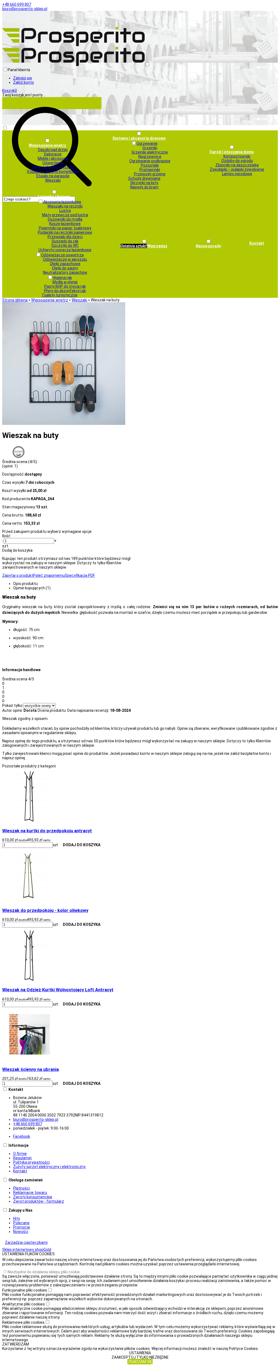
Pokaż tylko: (12, 705)
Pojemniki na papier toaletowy (65, 228)
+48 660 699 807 (16, 4)
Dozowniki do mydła (65, 219)
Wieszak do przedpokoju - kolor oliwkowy (45, 910)
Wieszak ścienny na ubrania (30, 1069)
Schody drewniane (144, 178)
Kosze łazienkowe (65, 223)
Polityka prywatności (31, 1162)
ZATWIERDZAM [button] (15, 1344)
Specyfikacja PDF (80, 575)
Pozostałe (150, 165)
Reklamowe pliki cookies (23, 1322)
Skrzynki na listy (144, 183)
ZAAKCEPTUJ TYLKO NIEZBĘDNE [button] (140, 1357)
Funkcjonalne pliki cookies (24, 1290)
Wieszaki (53, 180)
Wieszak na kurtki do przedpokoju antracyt (47, 830)
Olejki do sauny (65, 268)
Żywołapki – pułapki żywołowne (237, 169)
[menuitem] (47, 160)
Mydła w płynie (65, 282)
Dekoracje (53, 154)
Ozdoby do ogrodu (237, 160)
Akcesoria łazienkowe (62, 202)
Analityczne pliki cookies (23, 1304)
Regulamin (22, 1158)
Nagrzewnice (149, 156)
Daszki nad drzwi (53, 150)
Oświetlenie (52, 163)
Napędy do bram (144, 187)
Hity (16, 1218)
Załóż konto (23, 82)
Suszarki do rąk (65, 241)
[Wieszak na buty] (63, 423)
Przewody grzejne (149, 174)
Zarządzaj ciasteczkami (26, 1242)
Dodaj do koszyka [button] (17, 550)
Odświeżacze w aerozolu (65, 259)
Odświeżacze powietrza (62, 255)
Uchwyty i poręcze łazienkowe (65, 250)
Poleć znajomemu (49, 575)
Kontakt (20, 1171)
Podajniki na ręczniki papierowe (65, 232)
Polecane (21, 1223)
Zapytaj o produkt (17, 575)
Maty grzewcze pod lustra (65, 215)
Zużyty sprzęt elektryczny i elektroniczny (49, 1166)
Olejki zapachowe (65, 264)
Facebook (21, 1136)
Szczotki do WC (65, 245)
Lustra (65, 210)
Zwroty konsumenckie (32, 1197)
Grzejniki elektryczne (150, 152)
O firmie (20, 1153)
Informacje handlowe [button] (21, 670)
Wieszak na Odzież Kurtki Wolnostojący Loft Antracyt (57, 989)
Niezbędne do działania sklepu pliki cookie (44, 1272)
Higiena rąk (62, 277)
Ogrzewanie (147, 143)
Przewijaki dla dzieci (65, 237)
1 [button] (15, 466)
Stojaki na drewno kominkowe (53, 171)
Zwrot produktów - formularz (38, 1201)
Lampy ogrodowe (237, 174)
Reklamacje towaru (30, 1192)
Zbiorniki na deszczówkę (237, 165)
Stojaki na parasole (52, 176)
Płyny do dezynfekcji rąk (65, 291)
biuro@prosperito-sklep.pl (24, 9)
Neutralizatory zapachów (65, 272)
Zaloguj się (22, 78)
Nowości (20, 1231)
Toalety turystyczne (59, 295)
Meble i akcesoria (53, 158)
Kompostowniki (236, 156)
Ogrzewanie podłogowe (149, 161)
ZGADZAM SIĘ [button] (140, 1361)
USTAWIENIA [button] (140, 1353)
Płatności (21, 1188)
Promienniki (149, 169)
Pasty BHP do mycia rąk (65, 286)
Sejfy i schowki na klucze (53, 167)
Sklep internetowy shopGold (26, 1249)
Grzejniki (149, 148)
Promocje (21, 1227)
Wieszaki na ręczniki (65, 206)
